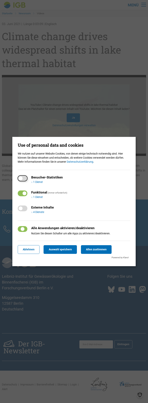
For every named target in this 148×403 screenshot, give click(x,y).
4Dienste (37, 212)
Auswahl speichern (60, 249)
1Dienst (37, 181)
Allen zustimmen (96, 249)
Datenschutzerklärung (80, 161)
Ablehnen (28, 249)
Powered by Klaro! (120, 257)
